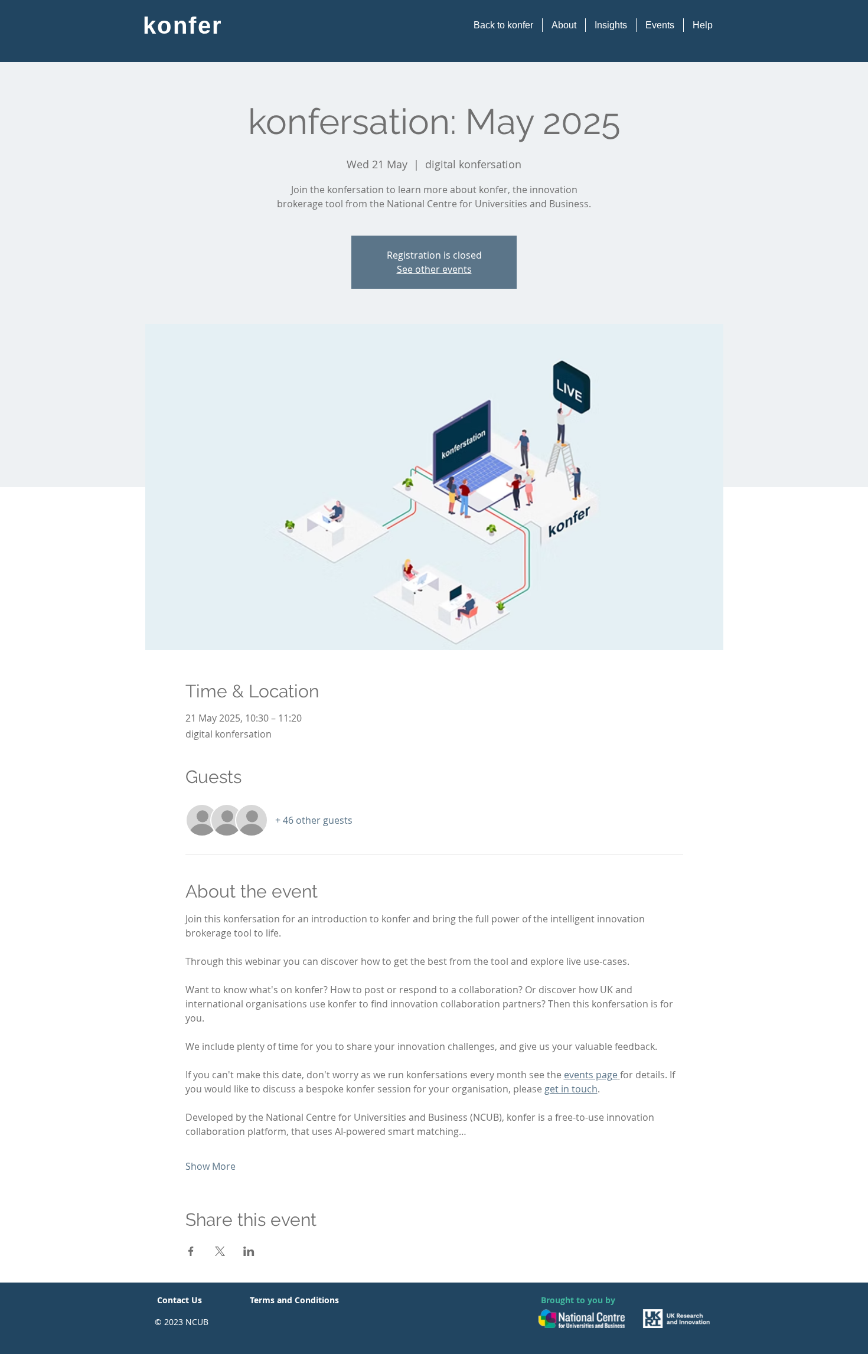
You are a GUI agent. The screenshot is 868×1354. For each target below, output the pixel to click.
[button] (564, 25)
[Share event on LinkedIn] (248, 1251)
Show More (210, 1166)
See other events (434, 269)
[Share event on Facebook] (191, 1251)
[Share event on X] (220, 1251)
